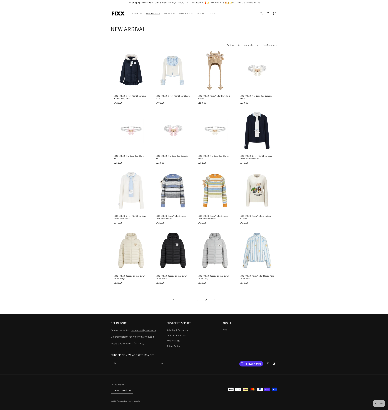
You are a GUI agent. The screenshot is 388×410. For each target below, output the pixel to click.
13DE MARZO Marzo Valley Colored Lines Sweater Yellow (213, 217)
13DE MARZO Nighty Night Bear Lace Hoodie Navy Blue (130, 97)
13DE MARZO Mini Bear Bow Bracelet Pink (172, 157)
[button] (169, 13)
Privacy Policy (173, 340)
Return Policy (173, 346)
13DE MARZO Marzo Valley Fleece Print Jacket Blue (257, 277)
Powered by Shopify (132, 401)
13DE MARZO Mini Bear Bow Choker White (213, 157)
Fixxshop (120, 401)
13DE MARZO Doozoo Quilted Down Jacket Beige (129, 277)
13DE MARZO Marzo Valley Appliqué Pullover (255, 217)
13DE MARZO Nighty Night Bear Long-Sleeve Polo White (130, 217)
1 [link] (173, 299)
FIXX (225, 330)
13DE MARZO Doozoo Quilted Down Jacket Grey (213, 277)
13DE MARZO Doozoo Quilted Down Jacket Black (171, 277)
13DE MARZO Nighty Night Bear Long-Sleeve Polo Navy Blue (256, 157)
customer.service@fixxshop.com (136, 336)
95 (206, 299)
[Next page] (214, 299)
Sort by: (230, 45)
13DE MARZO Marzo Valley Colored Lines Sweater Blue (171, 217)
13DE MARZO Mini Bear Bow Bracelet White (256, 97)
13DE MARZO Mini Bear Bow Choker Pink (129, 157)
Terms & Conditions (176, 335)
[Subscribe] (161, 363)
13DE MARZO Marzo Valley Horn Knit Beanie (214, 97)
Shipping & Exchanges (177, 330)
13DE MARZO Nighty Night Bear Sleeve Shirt (173, 97)
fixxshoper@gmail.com (143, 329)
